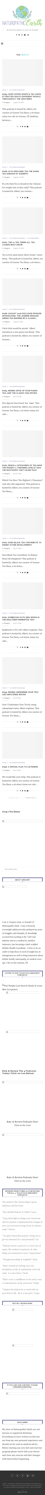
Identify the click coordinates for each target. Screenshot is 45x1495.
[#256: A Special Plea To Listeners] (22, 745)
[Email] (25, 34)
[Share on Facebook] (20, 126)
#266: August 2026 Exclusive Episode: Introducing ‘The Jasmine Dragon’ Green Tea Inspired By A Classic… (22, 316)
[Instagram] (22, 34)
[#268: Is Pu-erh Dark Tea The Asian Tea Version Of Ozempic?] (22, 149)
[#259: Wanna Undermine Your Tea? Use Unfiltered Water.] (22, 670)
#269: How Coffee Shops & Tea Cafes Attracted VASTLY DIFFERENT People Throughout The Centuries (21, 96)
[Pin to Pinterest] (25, 126)
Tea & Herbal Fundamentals (17, 90)
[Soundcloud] (28, 34)
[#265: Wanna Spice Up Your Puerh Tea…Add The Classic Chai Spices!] (22, 369)
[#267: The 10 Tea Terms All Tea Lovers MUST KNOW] (22, 220)
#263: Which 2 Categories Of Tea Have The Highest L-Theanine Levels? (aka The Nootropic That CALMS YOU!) (22, 467)
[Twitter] (19, 34)
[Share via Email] (27, 126)
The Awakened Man (33, 238)
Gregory (7, 102)
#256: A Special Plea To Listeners (20, 767)
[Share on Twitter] (22, 126)
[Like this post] (17, 126)
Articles (4, 90)
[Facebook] (16, 34)
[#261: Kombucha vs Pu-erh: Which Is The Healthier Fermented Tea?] (22, 595)
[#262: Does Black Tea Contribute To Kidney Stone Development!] (22, 521)
